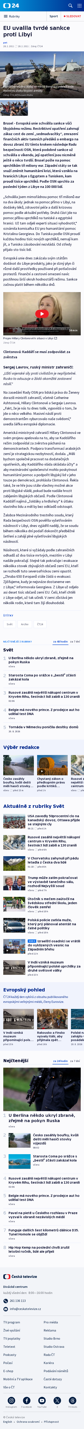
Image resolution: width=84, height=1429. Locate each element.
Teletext (9, 1346)
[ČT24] (11, 5)
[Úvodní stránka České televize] (20, 1276)
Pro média (51, 1322)
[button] (42, 314)
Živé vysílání (11, 1330)
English (7, 1422)
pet (5, 42)
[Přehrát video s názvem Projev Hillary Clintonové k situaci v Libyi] (42, 314)
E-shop (8, 1371)
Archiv (25, 624)
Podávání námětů (56, 1371)
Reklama (50, 1330)
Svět (9, 624)
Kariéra (49, 1363)
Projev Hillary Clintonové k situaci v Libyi (28, 338)
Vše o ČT (9, 1387)
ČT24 (40, 624)
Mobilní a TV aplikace (18, 1379)
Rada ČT (49, 1355)
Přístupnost (51, 1422)
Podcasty (9, 1355)
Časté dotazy (53, 1379)
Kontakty (50, 1387)
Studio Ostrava (54, 1346)
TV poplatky (11, 1338)
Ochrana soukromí (28, 1422)
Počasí (7, 1363)
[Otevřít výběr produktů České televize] (79, 5)
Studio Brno (52, 1338)
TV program (11, 1322)
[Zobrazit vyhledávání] (70, 5)
